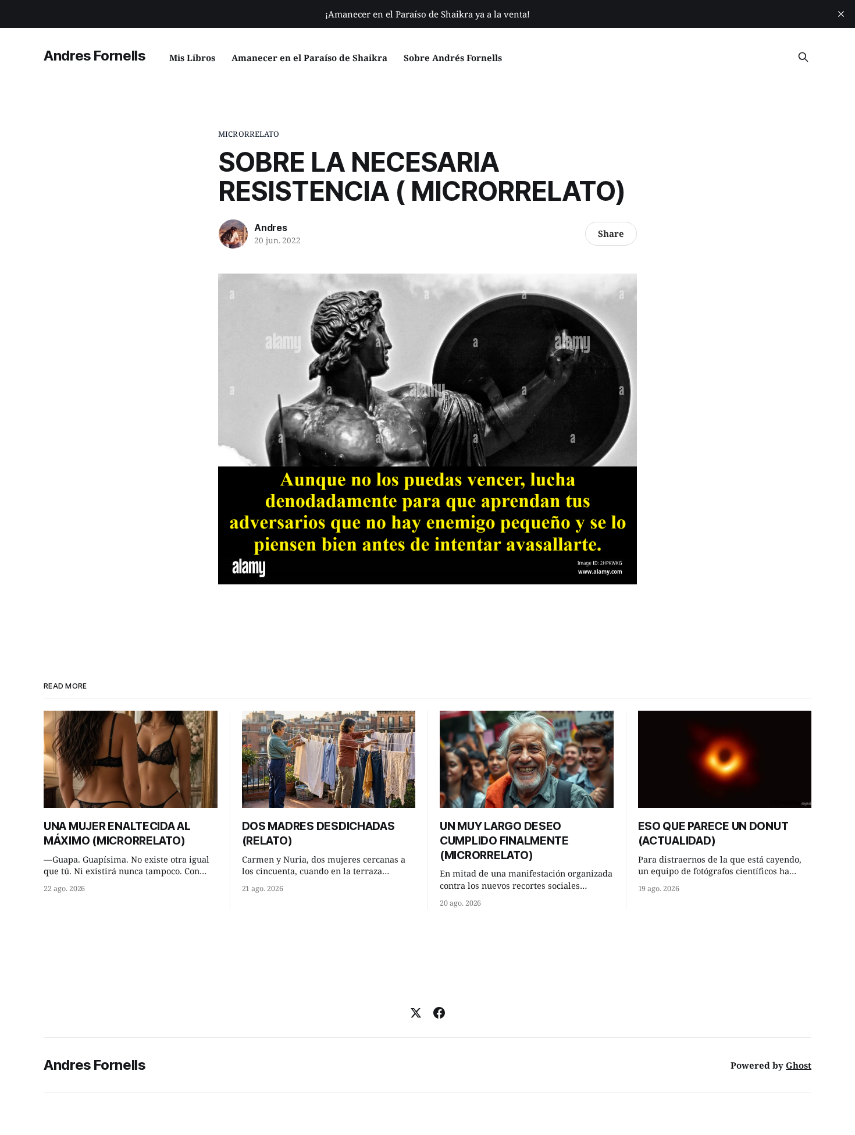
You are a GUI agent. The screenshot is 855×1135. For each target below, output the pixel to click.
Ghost (798, 1065)
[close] (841, 14)
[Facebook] (439, 1013)
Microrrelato (249, 134)
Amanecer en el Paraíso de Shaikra (309, 57)
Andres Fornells (95, 55)
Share (611, 233)
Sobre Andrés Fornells (453, 57)
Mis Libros (192, 57)
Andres (270, 227)
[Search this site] (803, 57)
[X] (416, 1013)
